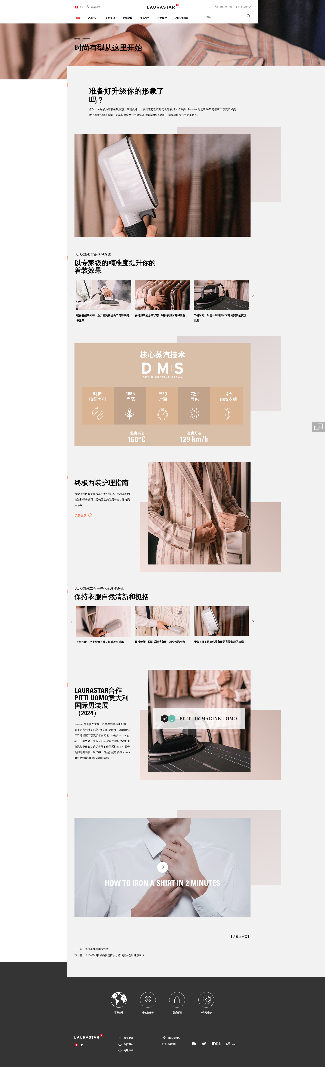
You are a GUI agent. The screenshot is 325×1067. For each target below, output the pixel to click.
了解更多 (80, 515)
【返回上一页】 (240, 936)
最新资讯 (110, 17)
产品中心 (93, 17)
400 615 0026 (226, 7)
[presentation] (72, 295)
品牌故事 (127, 17)
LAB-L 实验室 (181, 17)
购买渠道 (128, 1037)
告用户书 (128, 1050)
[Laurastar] (162, 6)
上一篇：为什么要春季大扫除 (91, 949)
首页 (78, 17)
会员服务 (145, 17)
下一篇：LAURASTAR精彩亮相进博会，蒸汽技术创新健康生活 (109, 955)
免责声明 (128, 1044)
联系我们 (246, 7)
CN (81, 7)
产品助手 (162, 17)
